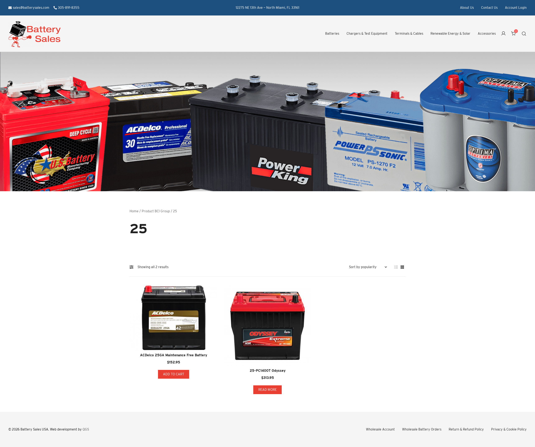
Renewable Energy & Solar (450, 34)
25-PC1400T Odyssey (267, 371)
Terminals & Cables (409, 34)
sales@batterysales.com (31, 8)
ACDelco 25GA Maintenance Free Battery (173, 355)
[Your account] (503, 34)
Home (134, 211)
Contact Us (489, 8)
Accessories (487, 34)
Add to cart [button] (173, 374)
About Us (467, 8)
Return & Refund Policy (466, 429)
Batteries (332, 34)
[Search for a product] (524, 34)
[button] (132, 267)
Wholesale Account (380, 429)
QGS (86, 429)
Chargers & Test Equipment (366, 34)
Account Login (516, 8)
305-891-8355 (68, 8)
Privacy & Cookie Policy (509, 429)
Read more (267, 390)
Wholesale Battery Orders (421, 429)
